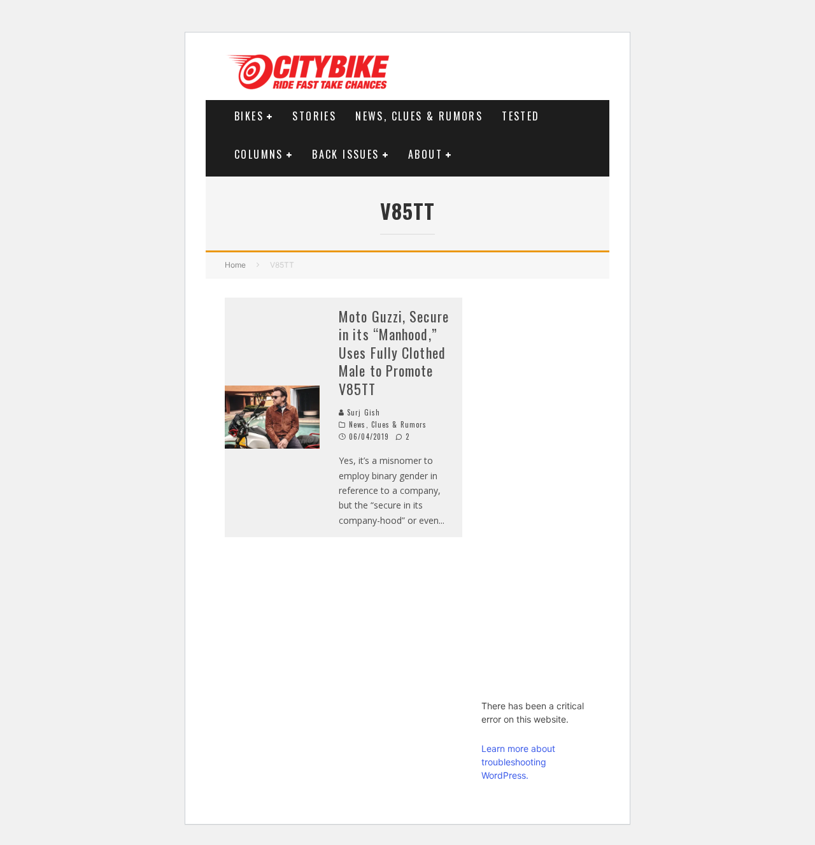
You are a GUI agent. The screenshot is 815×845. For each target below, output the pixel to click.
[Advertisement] (535, 489)
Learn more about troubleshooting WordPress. (518, 762)
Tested (520, 116)
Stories (314, 116)
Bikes (249, 116)
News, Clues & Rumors (419, 116)
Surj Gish (362, 412)
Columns (258, 154)
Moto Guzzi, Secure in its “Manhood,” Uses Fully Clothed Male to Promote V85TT (394, 352)
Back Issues (345, 154)
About (425, 154)
